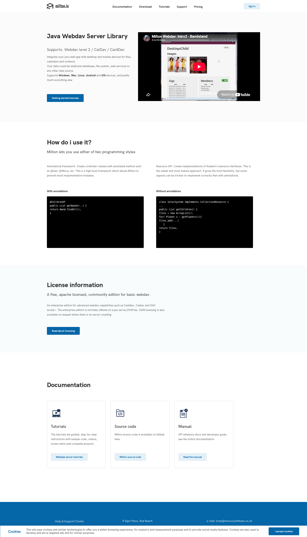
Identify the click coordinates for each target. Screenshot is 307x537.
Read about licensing (63, 330)
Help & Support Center (69, 521)
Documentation (122, 6)
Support (182, 6)
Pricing (198, 6)
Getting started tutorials (65, 98)
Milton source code (130, 457)
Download (145, 6)
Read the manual (192, 457)
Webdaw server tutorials (69, 457)
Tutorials (164, 6)
